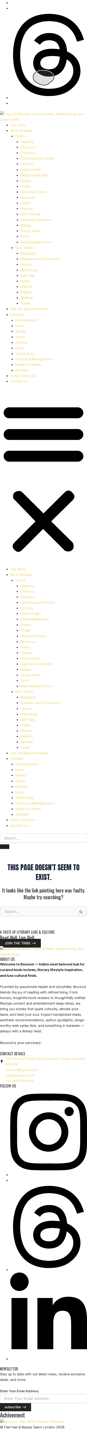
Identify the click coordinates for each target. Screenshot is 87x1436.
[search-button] (4, 846)
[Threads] (48, 98)
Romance (27, 197)
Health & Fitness (28, 365)
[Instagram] (48, 1175)
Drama (25, 181)
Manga (25, 225)
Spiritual (26, 298)
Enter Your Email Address (19, 1391)
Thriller (25, 186)
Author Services (22, 376)
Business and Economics (40, 259)
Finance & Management (34, 359)
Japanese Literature (35, 220)
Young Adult (30, 231)
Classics (27, 142)
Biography (28, 253)
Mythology (28, 270)
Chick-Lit (27, 147)
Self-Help (27, 275)
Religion (26, 292)
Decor (20, 348)
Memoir (26, 287)
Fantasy (26, 164)
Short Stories (30, 214)
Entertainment (26, 320)
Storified (21, 370)
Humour (26, 209)
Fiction (20, 136)
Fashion (21, 342)
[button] (43, 477)
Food (19, 326)
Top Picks (18, 125)
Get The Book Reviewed (29, 309)
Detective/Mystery (34, 175)
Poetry (25, 281)
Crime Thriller (30, 170)
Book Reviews (21, 131)
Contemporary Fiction (37, 158)
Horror (25, 203)
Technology (24, 354)
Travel (25, 303)
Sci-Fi (24, 236)
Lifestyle (16, 315)
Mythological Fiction (36, 242)
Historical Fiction (33, 192)
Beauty (20, 331)
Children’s (28, 153)
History (26, 264)
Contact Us (19, 381)
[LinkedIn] (48, 1359)
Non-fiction (24, 248)
